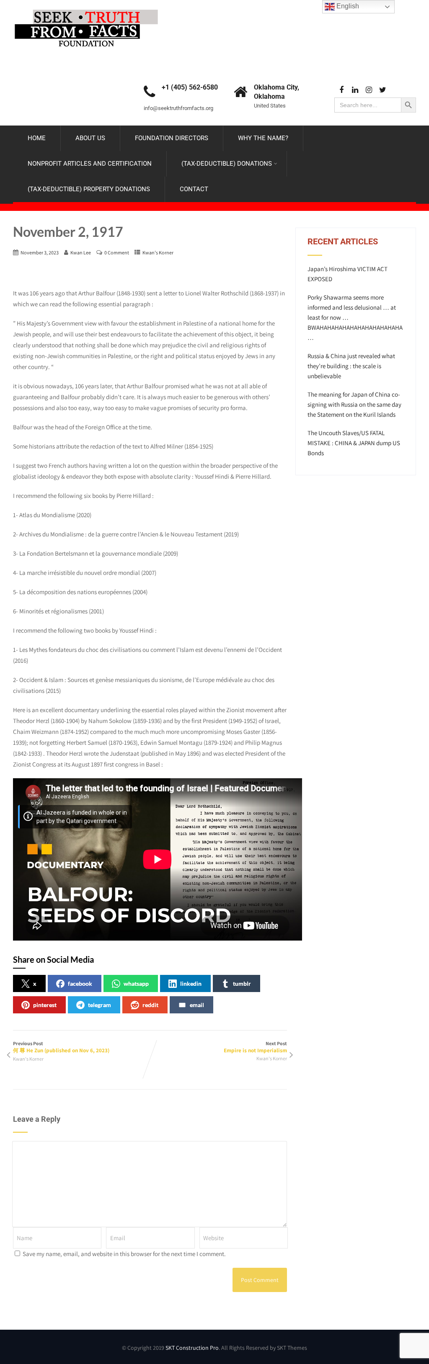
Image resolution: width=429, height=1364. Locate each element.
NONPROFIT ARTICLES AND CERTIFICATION (90, 163)
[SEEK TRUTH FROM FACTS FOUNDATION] (86, 7)
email (197, 1004)
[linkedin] (355, 90)
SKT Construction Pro (192, 1347)
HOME (37, 138)
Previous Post (61, 1047)
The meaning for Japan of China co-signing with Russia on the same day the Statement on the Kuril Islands (354, 404)
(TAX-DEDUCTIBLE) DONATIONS (226, 163)
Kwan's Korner (157, 252)
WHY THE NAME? (263, 138)
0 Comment (116, 252)
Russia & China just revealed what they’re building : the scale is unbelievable (351, 366)
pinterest (45, 1004)
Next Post (255, 1047)
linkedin (191, 983)
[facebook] (341, 90)
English (347, 6)
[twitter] (383, 90)
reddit (150, 1004)
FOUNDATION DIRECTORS (171, 138)
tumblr (242, 983)
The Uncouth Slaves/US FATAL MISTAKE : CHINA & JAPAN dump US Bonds (354, 443)
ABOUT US (90, 138)
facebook (80, 983)
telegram (99, 1004)
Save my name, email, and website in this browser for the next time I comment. (124, 1254)
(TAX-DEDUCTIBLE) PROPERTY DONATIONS (89, 189)
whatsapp (136, 983)
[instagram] (369, 90)
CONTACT (194, 189)
